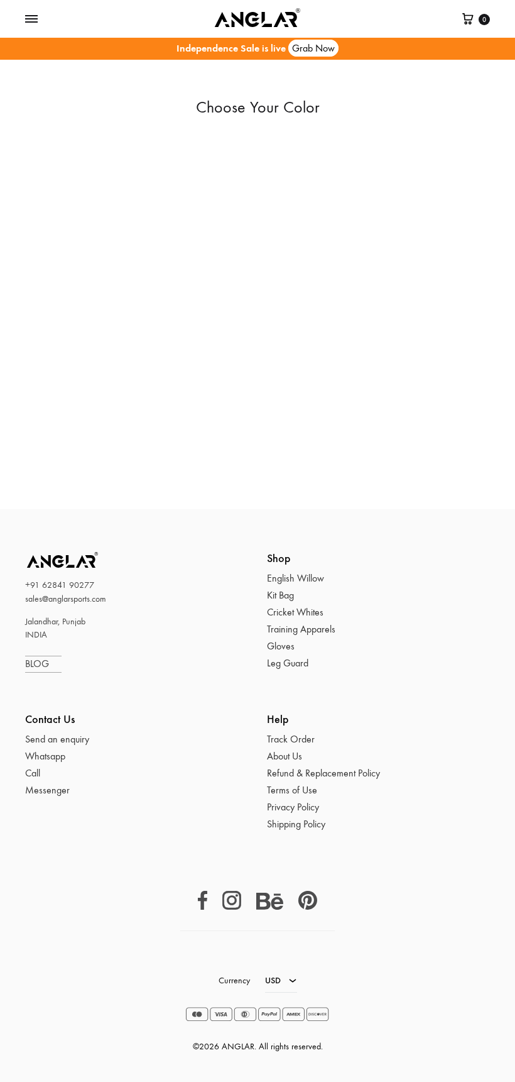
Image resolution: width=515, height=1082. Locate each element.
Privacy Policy (293, 807)
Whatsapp (45, 756)
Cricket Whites (295, 612)
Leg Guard (287, 663)
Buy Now (96, 400)
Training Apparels (301, 629)
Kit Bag (280, 595)
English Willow (295, 578)
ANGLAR (47, 560)
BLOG (43, 664)
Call (32, 773)
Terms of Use (292, 790)
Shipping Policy (296, 824)
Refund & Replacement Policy (323, 773)
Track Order (291, 739)
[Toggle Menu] (31, 19)
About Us (284, 756)
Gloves (281, 646)
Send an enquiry (57, 739)
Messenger (47, 790)
